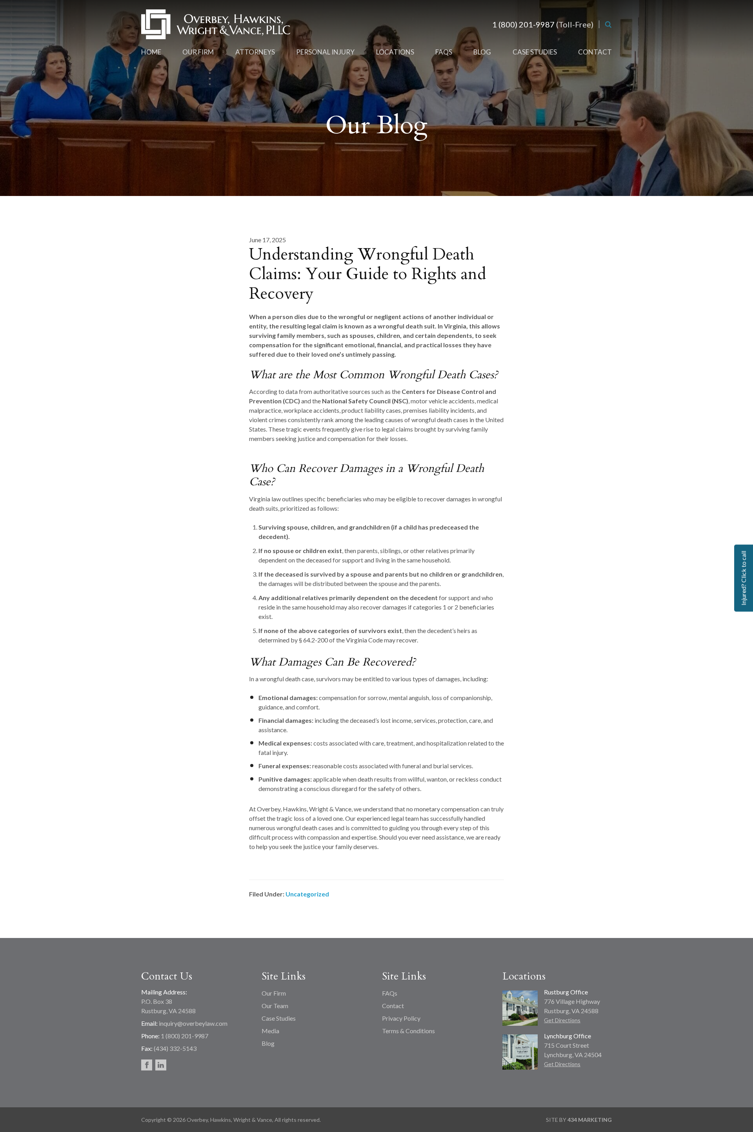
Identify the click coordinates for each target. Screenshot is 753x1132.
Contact (393, 1005)
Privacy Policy (401, 1018)
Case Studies (279, 1018)
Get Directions (562, 1020)
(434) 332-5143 (175, 1048)
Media (270, 1030)
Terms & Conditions (408, 1030)
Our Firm (274, 993)
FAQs (389, 993)
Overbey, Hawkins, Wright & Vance (215, 24)
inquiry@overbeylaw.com (193, 1023)
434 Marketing (589, 1119)
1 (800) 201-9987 (523, 24)
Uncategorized (307, 894)
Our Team (275, 1005)
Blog (268, 1043)
